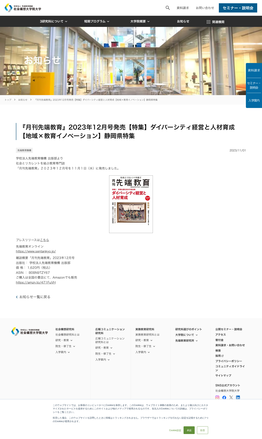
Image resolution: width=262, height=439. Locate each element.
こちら (44, 240)
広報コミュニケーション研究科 (110, 331)
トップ (8, 99)
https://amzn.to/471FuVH (36, 282)
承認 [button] (189, 430)
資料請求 (183, 8)
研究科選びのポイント (188, 329)
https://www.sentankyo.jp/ (36, 251)
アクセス (220, 335)
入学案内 (254, 100)
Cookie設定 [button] (175, 430)
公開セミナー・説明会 (228, 329)
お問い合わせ (205, 8)
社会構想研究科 (64, 329)
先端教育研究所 (184, 341)
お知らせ (22, 99)
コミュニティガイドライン (230, 368)
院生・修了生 (103, 354)
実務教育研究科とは (147, 335)
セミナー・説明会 (254, 85)
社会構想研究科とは (67, 335)
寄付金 (219, 340)
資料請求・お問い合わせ (230, 345)
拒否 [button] (202, 430)
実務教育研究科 (144, 329)
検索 (218, 351)
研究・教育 (62, 340)
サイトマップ (223, 376)
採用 (218, 356)
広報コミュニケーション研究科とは (110, 340)
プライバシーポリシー (228, 361)
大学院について (184, 335)
